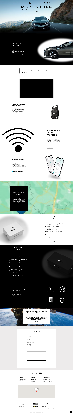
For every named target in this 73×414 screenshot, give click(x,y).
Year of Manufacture (29, 344)
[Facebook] (31, 382)
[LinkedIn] (32, 382)
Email (27, 347)
